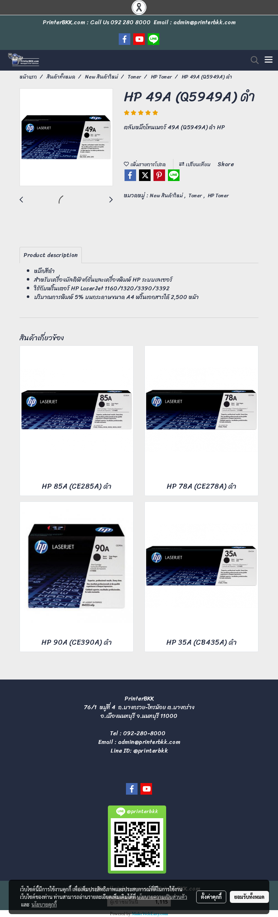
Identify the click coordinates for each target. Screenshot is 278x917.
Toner (196, 195)
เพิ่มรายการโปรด (147, 164)
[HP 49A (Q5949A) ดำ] (66, 137)
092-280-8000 (144, 733)
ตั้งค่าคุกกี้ (211, 896)
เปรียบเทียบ (197, 164)
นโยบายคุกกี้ (44, 904)
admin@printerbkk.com (149, 742)
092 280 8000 (130, 22)
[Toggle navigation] (269, 60)
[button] (252, 60)
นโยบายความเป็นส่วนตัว (162, 896)
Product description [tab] (51, 255)
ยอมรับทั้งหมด (249, 896)
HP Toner (218, 195)
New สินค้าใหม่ (167, 195)
